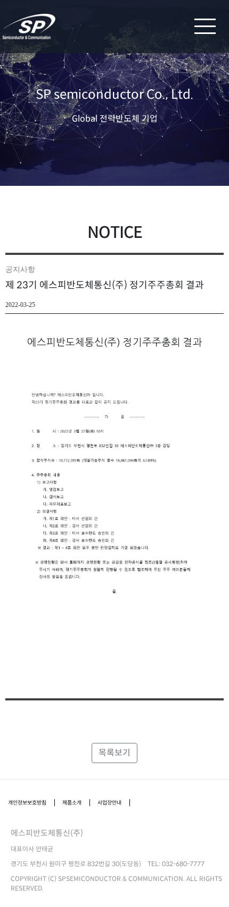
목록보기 (114, 752)
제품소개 (71, 802)
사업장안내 (109, 802)
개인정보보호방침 (27, 802)
